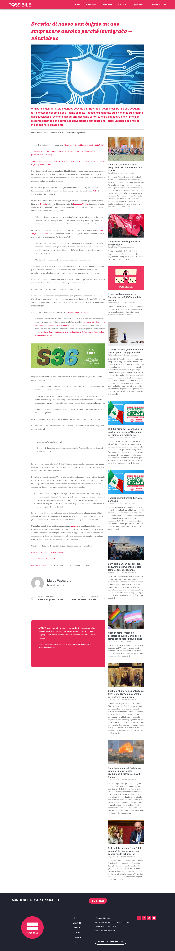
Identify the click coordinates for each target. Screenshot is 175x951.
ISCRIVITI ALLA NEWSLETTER (55, 654)
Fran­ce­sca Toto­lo (80, 204)
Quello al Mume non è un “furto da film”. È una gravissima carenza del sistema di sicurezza (126, 694)
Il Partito (91, 4)
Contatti (155, 4)
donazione (50, 631)
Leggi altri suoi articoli (57, 585)
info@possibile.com (102, 918)
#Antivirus (71, 132)
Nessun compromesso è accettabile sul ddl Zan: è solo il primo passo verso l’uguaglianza (125, 635)
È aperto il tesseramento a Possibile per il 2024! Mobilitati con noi (124, 297)
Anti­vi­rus (74, 526)
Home (77, 4)
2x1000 (65, 631)
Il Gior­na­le (42, 204)
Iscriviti (107, 4)
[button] (165, 4)
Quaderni (138, 4)
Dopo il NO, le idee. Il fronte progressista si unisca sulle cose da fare (125, 167)
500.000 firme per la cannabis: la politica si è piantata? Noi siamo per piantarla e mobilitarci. (125, 432)
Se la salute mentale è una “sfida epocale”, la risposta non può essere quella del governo (125, 851)
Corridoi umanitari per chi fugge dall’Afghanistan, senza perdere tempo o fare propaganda (125, 567)
